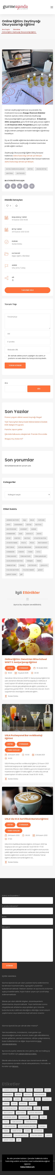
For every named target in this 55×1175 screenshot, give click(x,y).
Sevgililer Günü (41, 547)
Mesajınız (6, 927)
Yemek (39, 561)
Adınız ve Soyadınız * (11, 895)
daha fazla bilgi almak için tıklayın (27, 155)
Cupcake (41, 520)
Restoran (10, 547)
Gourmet (23, 529)
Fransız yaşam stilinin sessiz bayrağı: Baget (23, 417)
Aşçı (24, 520)
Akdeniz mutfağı (13, 520)
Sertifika (9, 173)
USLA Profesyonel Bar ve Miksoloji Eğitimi (23, 737)
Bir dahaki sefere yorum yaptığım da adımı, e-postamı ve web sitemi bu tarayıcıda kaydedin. (27, 357)
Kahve (39, 534)
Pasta (23, 543)
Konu (4, 916)
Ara (6, 383)
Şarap (40, 570)
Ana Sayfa (6, 29)
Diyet (8, 524)
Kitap (8, 538)
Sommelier (10, 552)
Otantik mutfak (40, 538)
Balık (32, 520)
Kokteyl (17, 538)
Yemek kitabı (11, 565)
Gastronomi (11, 529)
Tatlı (38, 552)
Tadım (30, 552)
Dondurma (18, 524)
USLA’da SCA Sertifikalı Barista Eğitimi (26, 818)
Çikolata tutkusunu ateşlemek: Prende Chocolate (26, 434)
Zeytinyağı (21, 173)
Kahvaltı (29, 534)
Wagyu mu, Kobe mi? (14, 439)
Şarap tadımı (11, 574)
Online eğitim (41, 169)
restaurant (42, 543)
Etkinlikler (16, 29)
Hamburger (11, 534)
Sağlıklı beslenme (24, 547)
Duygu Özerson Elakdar (15, 169)
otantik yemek (12, 543)
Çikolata (44, 565)
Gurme (33, 529)
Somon (21, 552)
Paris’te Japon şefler (13, 429)
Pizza (32, 543)
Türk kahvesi (11, 556)
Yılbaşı (21, 565)
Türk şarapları (40, 556)
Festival (38, 524)
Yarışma (30, 561)
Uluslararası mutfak (15, 561)
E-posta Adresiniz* (10, 906)
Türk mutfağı (25, 556)
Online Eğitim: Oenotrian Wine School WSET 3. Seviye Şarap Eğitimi (26, 661)
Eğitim (30, 169)
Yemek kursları (13, 750)
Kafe (20, 534)
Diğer (14, 256)
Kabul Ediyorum (27, 1167)
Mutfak (27, 538)
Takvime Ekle (27, 290)
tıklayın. (15, 1066)
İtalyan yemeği (28, 570)
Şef (21, 574)
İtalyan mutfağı (13, 570)
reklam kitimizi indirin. (27, 1054)
